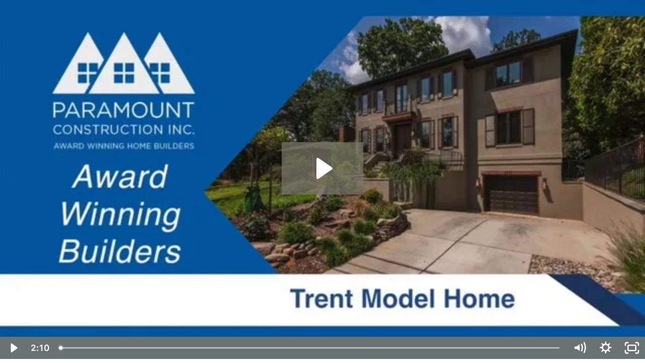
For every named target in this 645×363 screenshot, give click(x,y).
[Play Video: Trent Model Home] (323, 168)
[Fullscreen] (632, 348)
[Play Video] (13, 348)
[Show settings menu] (606, 348)
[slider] (310, 348)
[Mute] (579, 348)
